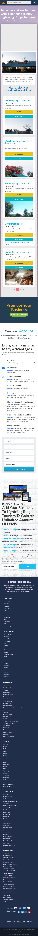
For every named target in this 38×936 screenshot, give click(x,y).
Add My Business (19, 314)
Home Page (7, 601)
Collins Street (7, 823)
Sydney (5, 746)
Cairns (5, 766)
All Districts (6, 794)
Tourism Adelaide (8, 882)
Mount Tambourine (8, 784)
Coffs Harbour (7, 786)
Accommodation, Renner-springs (16, 21)
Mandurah (6, 777)
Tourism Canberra (8, 899)
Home (3, 21)
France (6, 645)
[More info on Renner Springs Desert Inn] (19, 131)
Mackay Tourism (7, 866)
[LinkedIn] (19, 912)
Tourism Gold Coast (8, 884)
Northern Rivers (7, 703)
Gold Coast (6, 753)
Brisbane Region (7, 714)
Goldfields (6, 734)
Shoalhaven (6, 725)
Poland (6, 663)
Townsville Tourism (8, 860)
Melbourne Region (8, 694)
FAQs (5, 610)
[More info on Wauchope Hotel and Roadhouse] (19, 174)
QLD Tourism (7, 897)
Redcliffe (5, 773)
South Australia (7, 705)
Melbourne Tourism (8, 862)
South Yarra (6, 838)
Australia (6, 636)
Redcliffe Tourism (8, 857)
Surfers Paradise (7, 799)
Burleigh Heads (7, 836)
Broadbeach (6, 810)
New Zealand (7, 641)
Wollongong (6, 768)
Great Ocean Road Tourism (10, 871)
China (16, 923)
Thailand (6, 674)
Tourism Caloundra (8, 868)
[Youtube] (29, 912)
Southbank (6, 803)
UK (14, 921)
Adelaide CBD (7, 807)
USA (18, 921)
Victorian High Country (9, 723)
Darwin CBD (6, 812)
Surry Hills (6, 843)
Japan (5, 670)
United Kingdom (8, 654)
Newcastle (6, 764)
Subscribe (6, 624)
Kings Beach (6, 825)
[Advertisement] (19, 37)
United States (8, 639)
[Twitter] (22, 912)
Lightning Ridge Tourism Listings (19, 934)
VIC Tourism (6, 895)
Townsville (6, 775)
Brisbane (5, 755)
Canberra (5, 760)
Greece (6, 661)
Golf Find (5, 902)
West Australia (7, 701)
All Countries (7, 634)
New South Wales (8, 688)
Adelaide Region (7, 732)
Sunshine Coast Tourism (10, 879)
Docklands (6, 834)
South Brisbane (7, 827)
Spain (5, 647)
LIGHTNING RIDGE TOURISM (19, 582)
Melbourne (6, 749)
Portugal (6, 665)
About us (6, 619)
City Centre (6, 832)
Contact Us (7, 617)
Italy (5, 643)
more (21, 289)
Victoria (5, 690)
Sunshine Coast (7, 710)
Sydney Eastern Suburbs (10, 801)
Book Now (20, 112)
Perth (5, 751)
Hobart (5, 782)
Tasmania (5, 712)
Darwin (5, 762)
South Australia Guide (9, 888)
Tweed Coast (7, 730)
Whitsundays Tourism (9, 877)
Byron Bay (6, 771)
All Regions (6, 685)
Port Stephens (7, 719)
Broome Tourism (7, 855)
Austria (6, 667)
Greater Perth (7, 716)
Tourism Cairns (7, 875)
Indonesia (6, 672)
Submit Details (19, 469)
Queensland (6, 692)
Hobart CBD (6, 816)
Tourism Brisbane (8, 873)
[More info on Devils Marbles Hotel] (19, 243)
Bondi (5, 818)
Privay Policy (7, 626)
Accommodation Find (9, 886)
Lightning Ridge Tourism (10, 864)
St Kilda (5, 821)
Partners (6, 606)
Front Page (7, 621)
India (5, 658)
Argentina (7, 676)
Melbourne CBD (7, 796)
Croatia (6, 652)
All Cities (5, 744)
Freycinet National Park (9, 845)
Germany (6, 650)
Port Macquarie (7, 780)
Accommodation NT (8, 890)
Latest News (7, 608)
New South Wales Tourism (10, 893)
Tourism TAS (7, 853)
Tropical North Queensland (10, 721)
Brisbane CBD (7, 814)
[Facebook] (25, 912)
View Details (19, 116)
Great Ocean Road (8, 736)
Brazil (5, 656)
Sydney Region (7, 696)
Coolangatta (6, 830)
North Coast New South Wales (11, 699)
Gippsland (6, 727)
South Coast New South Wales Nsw (13, 708)
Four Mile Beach (7, 841)
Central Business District (10, 805)
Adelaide (5, 757)
